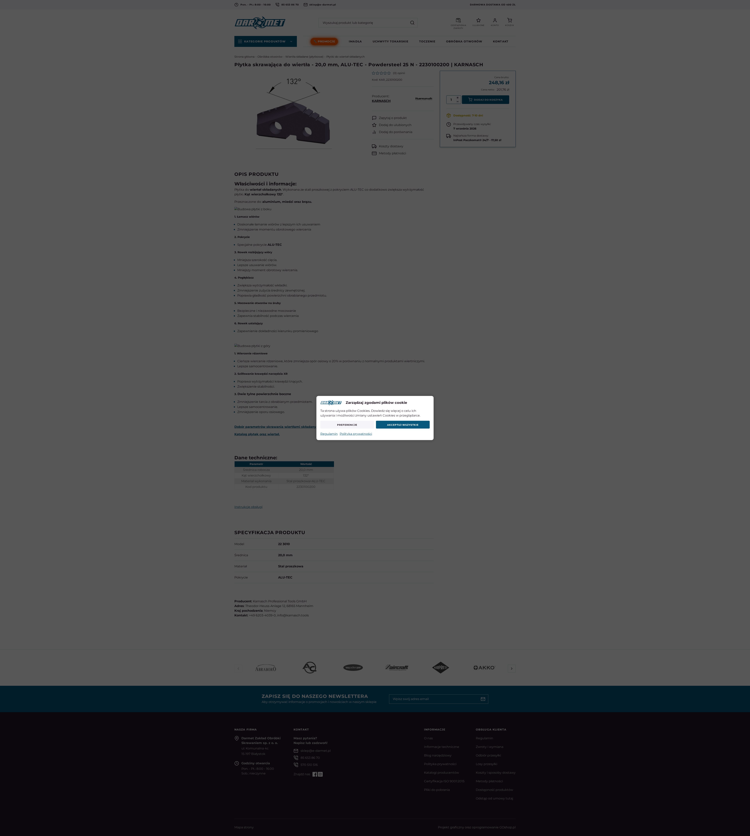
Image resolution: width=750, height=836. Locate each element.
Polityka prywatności (356, 434)
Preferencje (347, 424)
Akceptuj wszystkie (402, 424)
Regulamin (329, 434)
